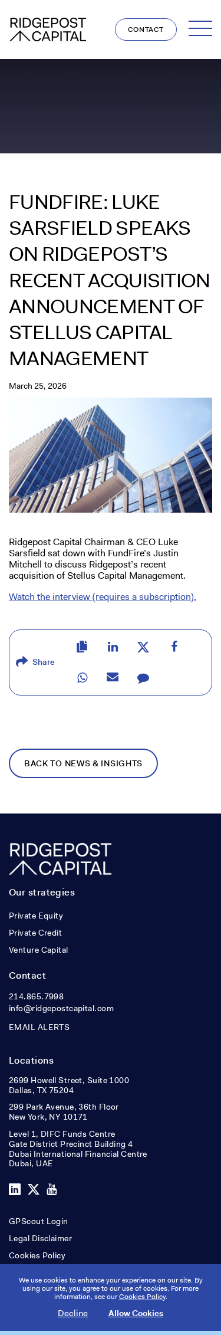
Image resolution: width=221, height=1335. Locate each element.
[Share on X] (143, 647)
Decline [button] (73, 1313)
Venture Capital (38, 949)
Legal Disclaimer (40, 1238)
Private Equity (36, 915)
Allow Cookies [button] (135, 1313)
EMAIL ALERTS (39, 1027)
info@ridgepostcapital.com (61, 1008)
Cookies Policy (37, 1255)
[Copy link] (82, 647)
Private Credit (35, 932)
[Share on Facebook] (174, 647)
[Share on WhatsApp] (82, 678)
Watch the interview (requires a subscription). (102, 597)
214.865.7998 (36, 996)
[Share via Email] (113, 678)
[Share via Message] (143, 678)
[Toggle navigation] (200, 28)
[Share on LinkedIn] (113, 647)
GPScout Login (38, 1221)
